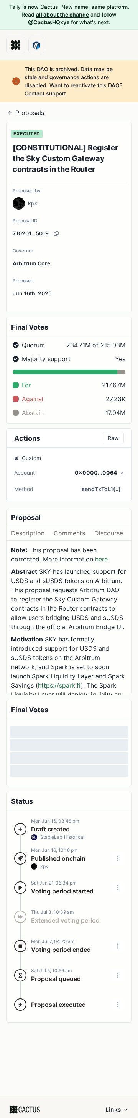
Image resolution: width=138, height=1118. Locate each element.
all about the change (62, 14)
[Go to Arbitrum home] (36, 45)
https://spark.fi (59, 685)
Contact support (45, 93)
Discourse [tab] (108, 533)
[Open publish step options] (118, 858)
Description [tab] (27, 533)
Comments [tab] (69, 533)
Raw (113, 438)
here (101, 559)
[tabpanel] (69, 618)
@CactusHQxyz (48, 22)
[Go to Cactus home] (15, 45)
